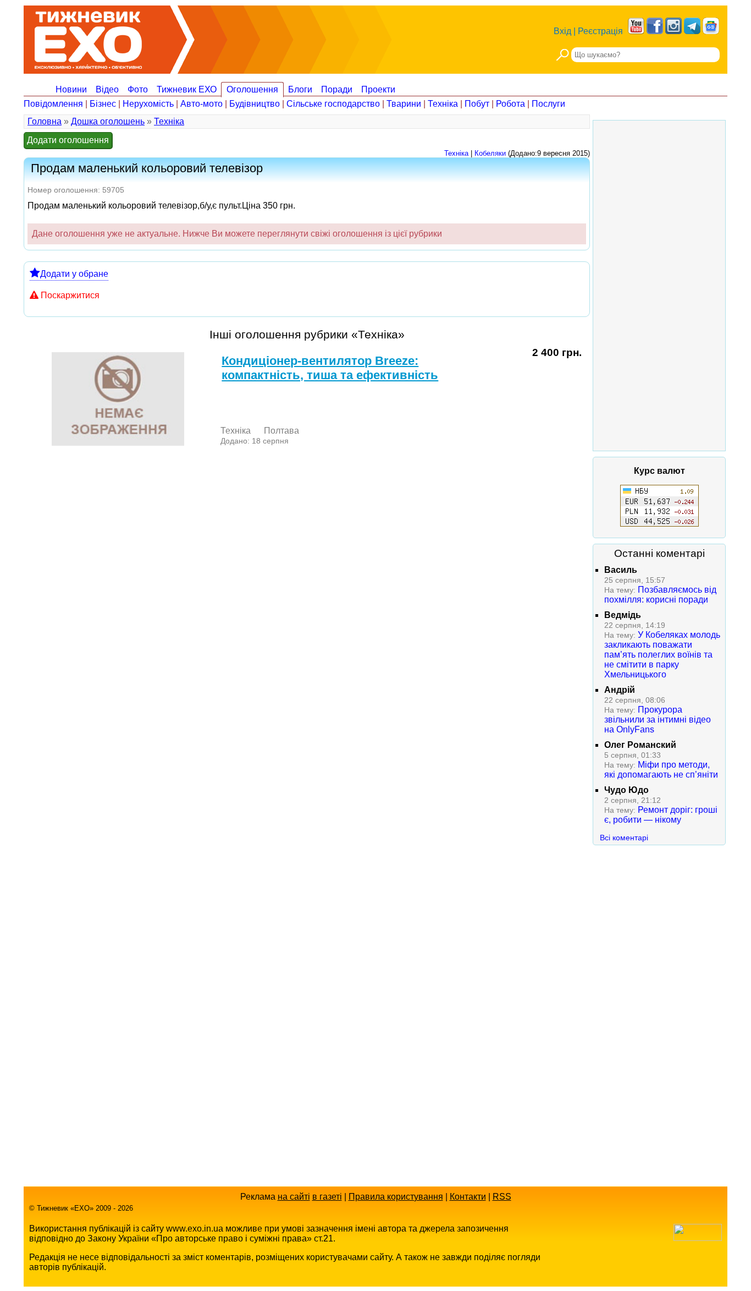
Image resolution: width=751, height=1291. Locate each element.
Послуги (548, 103)
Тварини (403, 103)
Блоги (300, 89)
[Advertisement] (659, 286)
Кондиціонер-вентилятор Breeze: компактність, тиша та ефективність (330, 368)
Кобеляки (490, 153)
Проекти (378, 89)
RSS (502, 1196)
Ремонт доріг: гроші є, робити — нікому (660, 814)
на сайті (294, 1196)
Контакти (468, 1196)
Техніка (443, 103)
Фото (138, 89)
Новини (71, 89)
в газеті (327, 1196)
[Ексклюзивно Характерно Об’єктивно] (88, 37)
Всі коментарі (624, 837)
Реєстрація (600, 31)
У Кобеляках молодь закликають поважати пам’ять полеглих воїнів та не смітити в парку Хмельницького (662, 654)
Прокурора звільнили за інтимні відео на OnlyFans (657, 719)
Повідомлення (53, 103)
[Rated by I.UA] (697, 1238)
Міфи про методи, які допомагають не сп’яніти (661, 769)
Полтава (281, 430)
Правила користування (396, 1196)
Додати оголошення (68, 140)
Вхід (562, 31)
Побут (477, 103)
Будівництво (254, 103)
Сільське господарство (333, 103)
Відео (107, 89)
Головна (44, 121)
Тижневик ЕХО (187, 89)
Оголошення (252, 89)
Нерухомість (148, 103)
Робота (510, 103)
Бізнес (103, 103)
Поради (336, 89)
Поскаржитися (70, 295)
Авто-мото (201, 103)
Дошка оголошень (108, 121)
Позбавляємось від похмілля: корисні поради (660, 594)
